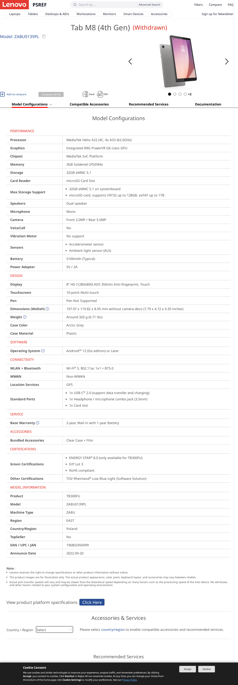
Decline (207, 669)
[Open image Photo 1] (178, 61)
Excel (91, 94)
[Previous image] (130, 61)
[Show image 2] (174, 94)
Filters (198, 5)
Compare (215, 5)
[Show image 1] (169, 94)
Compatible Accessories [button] (89, 104)
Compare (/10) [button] (51, 94)
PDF (106, 94)
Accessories (159, 14)
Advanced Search (149, 4)
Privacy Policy (129, 679)
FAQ (231, 5)
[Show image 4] (185, 94)
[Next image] (227, 61)
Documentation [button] (208, 104)
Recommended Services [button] (148, 104)
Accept (187, 669)
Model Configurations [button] (30, 104)
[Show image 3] (179, 94)
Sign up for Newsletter (218, 14)
